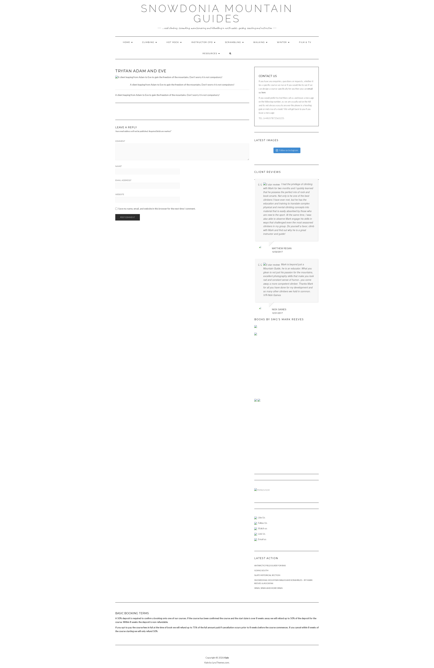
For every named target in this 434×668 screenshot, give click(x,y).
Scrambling (233, 42)
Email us (262, 539)
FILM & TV (305, 42)
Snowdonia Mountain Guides (217, 14)
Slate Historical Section (267, 575)
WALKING (259, 42)
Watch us (262, 528)
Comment (120, 141)
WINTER (282, 42)
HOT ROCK (173, 42)
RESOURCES (210, 53)
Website (119, 194)
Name (118, 166)
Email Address (123, 180)
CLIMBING (148, 42)
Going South (261, 570)
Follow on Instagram (288, 150)
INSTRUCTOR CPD (202, 42)
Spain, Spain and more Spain (268, 588)
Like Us (261, 517)
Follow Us (262, 523)
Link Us (261, 533)
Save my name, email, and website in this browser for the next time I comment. (156, 209)
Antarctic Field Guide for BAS (270, 565)
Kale (226, 657)
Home (127, 42)
